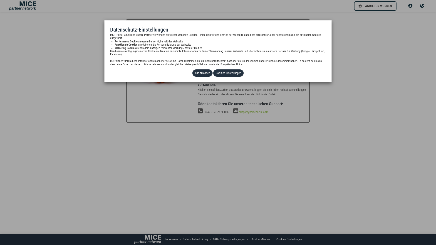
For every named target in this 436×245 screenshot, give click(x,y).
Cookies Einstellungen (228, 73)
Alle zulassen (202, 73)
